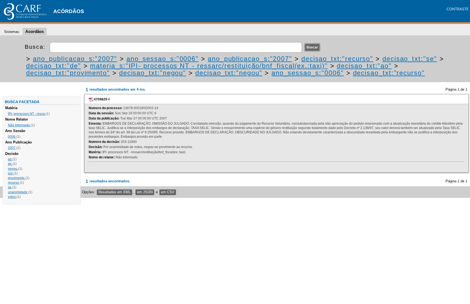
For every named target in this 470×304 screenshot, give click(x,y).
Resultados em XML (114, 192)
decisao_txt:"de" (53, 65)
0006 (12, 137)
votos (12, 197)
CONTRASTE (458, 8)
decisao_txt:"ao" (364, 65)
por (11, 173)
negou (13, 169)
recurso (14, 183)
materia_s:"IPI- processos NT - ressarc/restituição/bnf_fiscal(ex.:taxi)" (208, 65)
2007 (12, 148)
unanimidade (18, 192)
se (10, 187)
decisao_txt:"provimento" (68, 72)
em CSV (167, 192)
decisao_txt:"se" (409, 58)
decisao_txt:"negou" (152, 72)
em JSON (145, 192)
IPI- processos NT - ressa (27, 114)
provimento (16, 178)
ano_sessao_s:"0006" (162, 58)
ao (10, 159)
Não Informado (19, 125)
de (10, 164)
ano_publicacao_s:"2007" (75, 58)
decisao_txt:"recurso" (337, 58)
